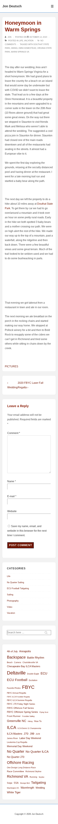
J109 (38, 734)
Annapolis (25, 651)
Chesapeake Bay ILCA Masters (23, 666)
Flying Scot (43, 712)
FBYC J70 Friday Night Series (21, 704)
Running (33, 777)
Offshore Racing (20, 762)
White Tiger (14, 792)
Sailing (10, 594)
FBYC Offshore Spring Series (22, 712)
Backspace (16, 657)
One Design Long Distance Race (21, 768)
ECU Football (17, 680)
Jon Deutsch (12, 6)
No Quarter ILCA (37, 751)
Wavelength (27, 787)
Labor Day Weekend (30, 738)
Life (21, 40)
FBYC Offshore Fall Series (20, 708)
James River (12, 738)
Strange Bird (25, 783)
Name (10, 481)
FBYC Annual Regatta (16, 693)
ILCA (11, 727)
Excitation (33, 680)
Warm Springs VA (20, 52)
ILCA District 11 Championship (29, 728)
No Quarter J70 (15, 756)
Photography (13, 601)
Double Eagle (33, 674)
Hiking (14, 48)
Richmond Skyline (33, 771)
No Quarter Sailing (15, 582)
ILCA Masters (14, 733)
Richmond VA (17, 776)
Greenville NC (16, 721)
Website (12, 511)
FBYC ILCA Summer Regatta (19, 700)
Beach (10, 662)
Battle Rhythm (35, 657)
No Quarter (15, 751)
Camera (17, 662)
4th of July (12, 651)
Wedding (40, 787)
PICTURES (11, 366)
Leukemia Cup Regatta (17, 742)
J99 (32, 733)
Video (9, 607)
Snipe (9, 783)
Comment (13, 433)
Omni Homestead (27, 48)
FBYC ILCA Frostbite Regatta (18, 697)
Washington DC (13, 788)
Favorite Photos (14, 688)
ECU (44, 673)
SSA (16, 783)
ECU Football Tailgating (18, 588)
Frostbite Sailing (28, 716)
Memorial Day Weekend (19, 746)
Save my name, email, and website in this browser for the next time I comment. (27, 531)
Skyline (41, 777)
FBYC (28, 687)
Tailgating (38, 782)
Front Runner (14, 716)
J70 (26, 733)
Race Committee (15, 771)
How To (38, 721)
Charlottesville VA (30, 662)
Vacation (29, 40)
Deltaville (16, 672)
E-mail (11, 496)
